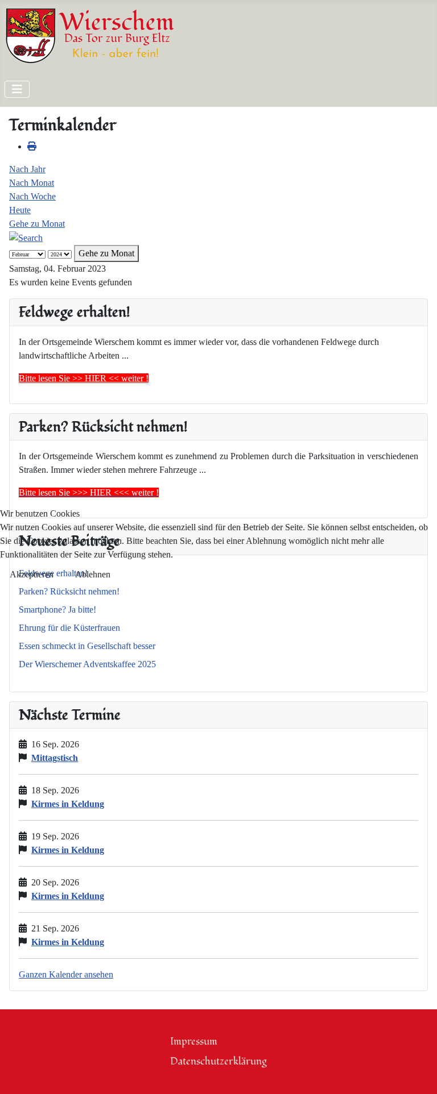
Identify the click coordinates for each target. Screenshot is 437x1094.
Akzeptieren (31, 574)
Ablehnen (92, 574)
